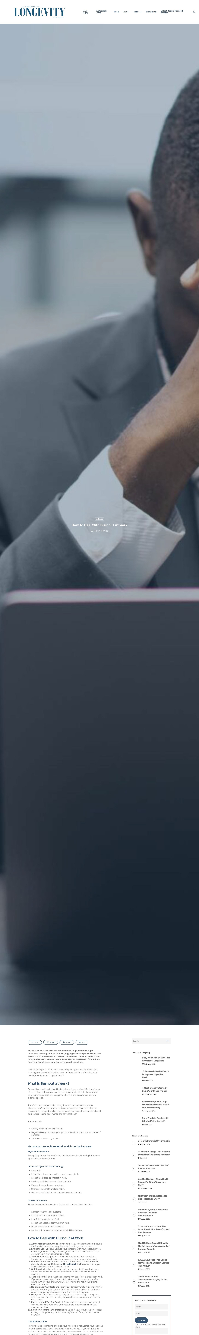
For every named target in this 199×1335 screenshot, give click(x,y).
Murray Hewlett (101, 531)
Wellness (99, 519)
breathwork (70, 1264)
